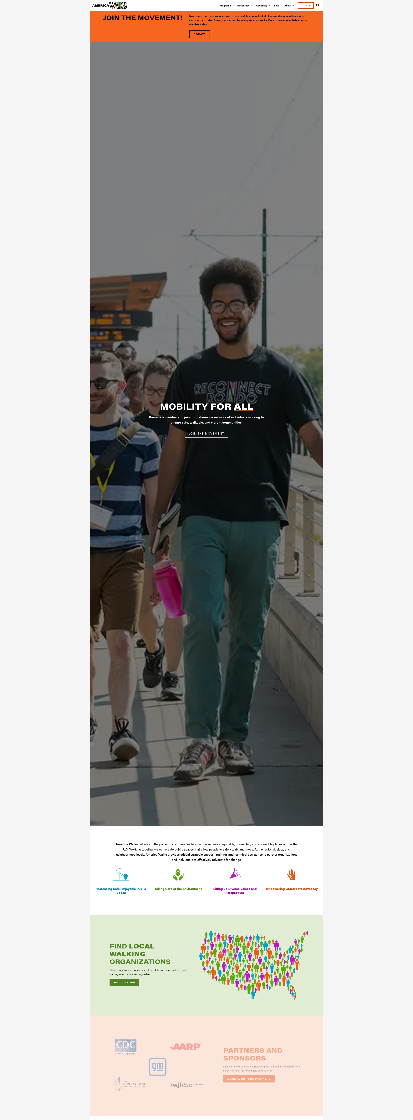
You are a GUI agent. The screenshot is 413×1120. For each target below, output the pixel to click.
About (287, 5)
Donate (306, 5)
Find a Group (124, 982)
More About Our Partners (249, 1079)
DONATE (200, 34)
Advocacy (261, 5)
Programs (225, 5)
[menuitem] (226, 5)
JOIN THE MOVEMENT (206, 433)
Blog (276, 5)
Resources (243, 5)
